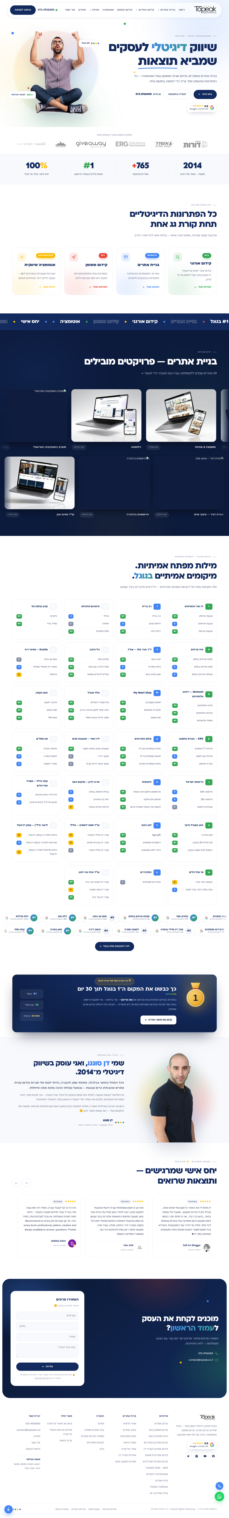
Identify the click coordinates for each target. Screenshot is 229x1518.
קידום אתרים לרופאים (156, 1455)
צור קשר (70, 10)
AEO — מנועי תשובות (157, 1468)
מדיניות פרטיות (109, 1509)
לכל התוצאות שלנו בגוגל (114, 946)
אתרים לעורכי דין (127, 1455)
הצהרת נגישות (62, 1509)
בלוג (102, 1449)
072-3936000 (205, 1353)
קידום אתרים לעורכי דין (156, 1449)
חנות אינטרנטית (128, 1436)
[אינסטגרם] (196, 1456)
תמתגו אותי (153, 287)
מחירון (82, 10)
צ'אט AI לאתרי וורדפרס (59, 1424)
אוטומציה (108, 10)
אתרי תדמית (129, 1424)
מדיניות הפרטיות (42, 1378)
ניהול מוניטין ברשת (158, 1436)
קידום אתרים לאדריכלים (155, 1462)
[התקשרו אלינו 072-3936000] (219, 1486)
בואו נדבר (205, 94)
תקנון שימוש (94, 1509)
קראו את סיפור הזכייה (158, 1020)
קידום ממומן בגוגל (158, 1430)
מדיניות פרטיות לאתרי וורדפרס (60, 1432)
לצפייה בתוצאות (177, 94)
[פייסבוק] (213, 1456)
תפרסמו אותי (100, 287)
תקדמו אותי (204, 287)
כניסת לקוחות (23, 10)
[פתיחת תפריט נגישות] (8, 1509)
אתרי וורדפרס (129, 1449)
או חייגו (148, 94)
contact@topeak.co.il (201, 1360)
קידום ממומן (124, 10)
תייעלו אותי (49, 287)
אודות (95, 10)
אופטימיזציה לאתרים (157, 1474)
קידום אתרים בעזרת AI (156, 1443)
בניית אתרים (167, 10)
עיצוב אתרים (129, 1430)
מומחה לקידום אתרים (92, 1436)
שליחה (47, 1367)
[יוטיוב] (205, 1456)
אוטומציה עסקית (159, 1487)
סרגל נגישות (66, 1441)
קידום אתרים (146, 10)
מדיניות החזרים (78, 1509)
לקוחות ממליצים (95, 1443)
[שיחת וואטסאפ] (219, 1496)
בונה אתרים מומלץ (94, 1430)
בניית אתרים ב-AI (159, 1493)
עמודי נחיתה (129, 1443)
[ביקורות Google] (188, 1456)
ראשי (182, 10)
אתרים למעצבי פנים (125, 1462)
